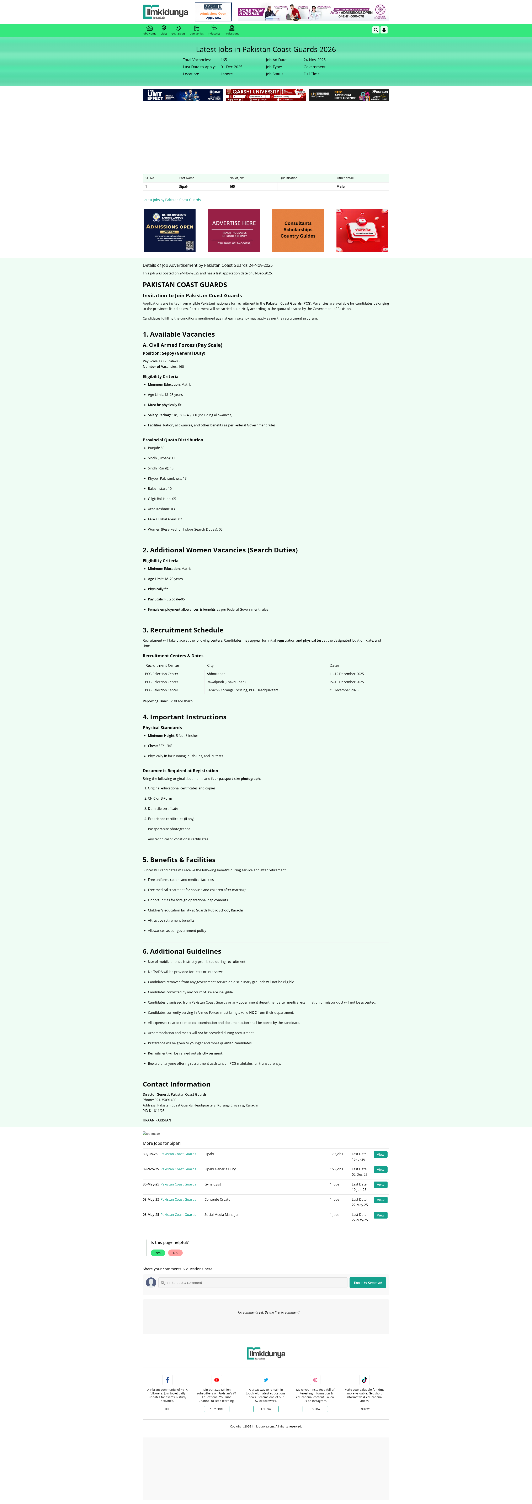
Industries (214, 33)
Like (167, 1409)
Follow (266, 1409)
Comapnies (197, 33)
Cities (164, 33)
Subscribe (216, 1409)
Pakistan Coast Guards (178, 1154)
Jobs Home (149, 33)
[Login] (384, 29)
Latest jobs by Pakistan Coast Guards (172, 200)
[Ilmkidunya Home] (165, 12)
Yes (158, 1253)
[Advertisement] (266, 133)
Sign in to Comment (368, 1282)
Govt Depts (178, 33)
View (380, 1154)
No (175, 1253)
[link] (213, 11)
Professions (232, 33)
